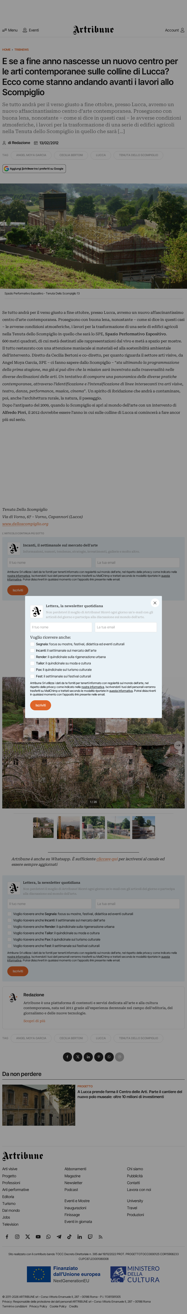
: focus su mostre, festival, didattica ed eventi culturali (80, 644)
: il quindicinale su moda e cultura (63, 663)
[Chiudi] (155, 602)
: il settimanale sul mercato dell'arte (66, 650)
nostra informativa (92, 687)
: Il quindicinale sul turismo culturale (64, 670)
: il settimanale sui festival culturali (63, 676)
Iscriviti (41, 705)
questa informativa (121, 690)
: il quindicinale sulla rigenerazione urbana (71, 657)
